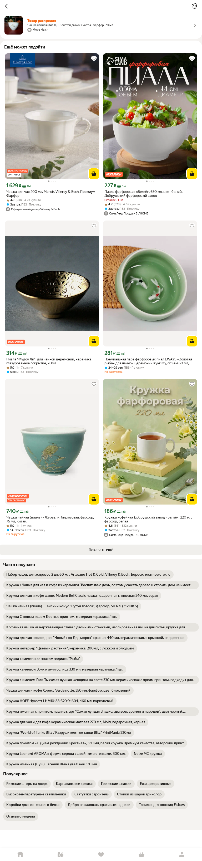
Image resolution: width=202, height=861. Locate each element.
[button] (7, 6)
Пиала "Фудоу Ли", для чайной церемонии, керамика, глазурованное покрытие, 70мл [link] (49, 361)
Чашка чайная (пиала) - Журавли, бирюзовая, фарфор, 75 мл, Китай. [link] (50, 519)
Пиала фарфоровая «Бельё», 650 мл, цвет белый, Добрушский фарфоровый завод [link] (143, 194)
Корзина (141, 854)
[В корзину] (94, 173)
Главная (20, 854)
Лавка (61, 854)
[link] (88, 574)
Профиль (181, 854)
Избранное (101, 854)
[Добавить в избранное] (94, 58)
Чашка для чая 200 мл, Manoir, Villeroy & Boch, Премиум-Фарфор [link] (51, 194)
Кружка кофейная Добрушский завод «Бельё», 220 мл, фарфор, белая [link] (148, 519)
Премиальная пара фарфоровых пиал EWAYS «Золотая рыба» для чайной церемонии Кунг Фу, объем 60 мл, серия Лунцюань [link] (148, 361)
